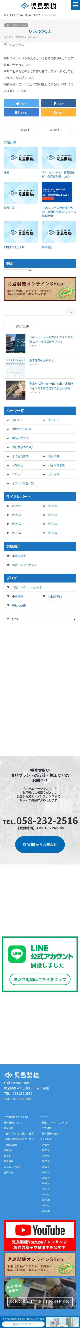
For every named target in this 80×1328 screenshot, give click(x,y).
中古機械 (17, 596)
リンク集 (53, 474)
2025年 (46, 1150)
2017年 (52, 533)
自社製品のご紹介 (23, 447)
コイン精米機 (56, 465)
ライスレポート (48, 1139)
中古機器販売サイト (14, 1117)
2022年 (16, 514)
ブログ (13, 15)
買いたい (17, 420)
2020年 (16, 524)
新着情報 (8, 1161)
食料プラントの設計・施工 (20, 1133)
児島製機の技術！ (51, 1133)
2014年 (46, 1211)
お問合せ (8, 1172)
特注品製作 (11, 1144)
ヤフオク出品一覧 (23, 483)
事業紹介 (8, 1128)
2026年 (46, 1144)
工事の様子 (19, 555)
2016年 (46, 1200)
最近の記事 (22, 326)
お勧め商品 (55, 596)
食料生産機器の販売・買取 (20, 1139)
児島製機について (13, 1122)
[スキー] (22, 129)
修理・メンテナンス (24, 564)
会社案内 (53, 456)
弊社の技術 (19, 605)
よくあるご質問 (12, 1167)
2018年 (16, 533)
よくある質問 (20, 456)
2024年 (16, 505)
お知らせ (17, 465)
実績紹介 (8, 1150)
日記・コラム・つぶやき (16, 25)
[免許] (58, 129)
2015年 (46, 1205)
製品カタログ (20, 438)
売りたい (53, 420)
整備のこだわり (21, 429)
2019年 (52, 524)
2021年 (52, 514)
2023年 (52, 505)
